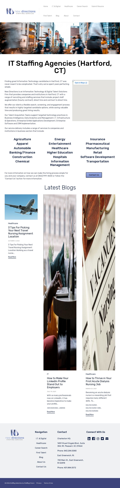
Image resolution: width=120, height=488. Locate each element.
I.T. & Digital (56, 6)
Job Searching (52, 408)
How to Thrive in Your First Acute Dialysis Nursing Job (99, 381)
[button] (12, 257)
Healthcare (68, 6)
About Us (41, 462)
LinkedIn (62, 408)
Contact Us (41, 467)
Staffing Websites (16, 483)
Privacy (38, 483)
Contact (76, 16)
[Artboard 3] (14, 440)
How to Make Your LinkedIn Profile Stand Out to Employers (57, 383)
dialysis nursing (92, 411)
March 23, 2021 (91, 388)
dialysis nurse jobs (93, 408)
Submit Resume (98, 6)
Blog (57, 16)
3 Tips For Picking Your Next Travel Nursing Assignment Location (20, 232)
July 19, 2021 (51, 391)
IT (48, 374)
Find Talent (47, 16)
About (66, 16)
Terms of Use (48, 483)
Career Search (82, 6)
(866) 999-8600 (45, 176)
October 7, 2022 (14, 241)
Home (45, 6)
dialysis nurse (91, 405)
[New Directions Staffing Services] (21, 11)
